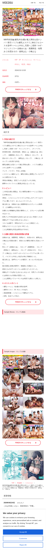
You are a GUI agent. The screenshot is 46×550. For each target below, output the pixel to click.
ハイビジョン (27, 60)
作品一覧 (41, 2)
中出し (18, 64)
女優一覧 (33, 2)
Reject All (23, 545)
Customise (23, 538)
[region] (23, 529)
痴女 (29, 64)
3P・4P (18, 60)
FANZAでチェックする (23, 89)
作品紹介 (19, 483)
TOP (13, 483)
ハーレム (37, 60)
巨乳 (23, 64)
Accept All (23, 532)
